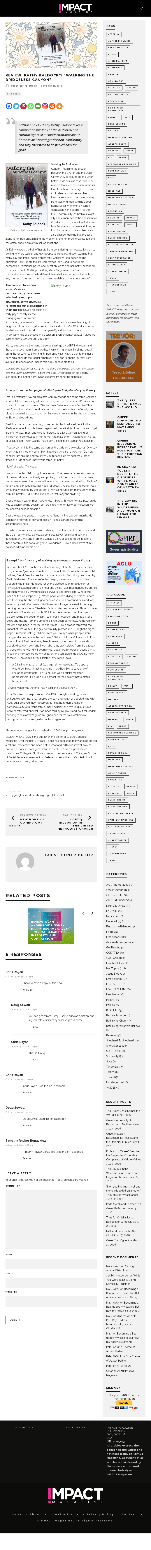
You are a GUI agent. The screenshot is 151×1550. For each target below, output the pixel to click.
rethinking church (121, 245)
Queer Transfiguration (119, 1240)
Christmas (115, 68)
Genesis (113, 151)
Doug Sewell (20, 1005)
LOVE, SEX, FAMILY (117, 989)
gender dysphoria (120, 137)
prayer (131, 218)
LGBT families (117, 171)
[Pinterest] (23, 106)
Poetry (110, 999)
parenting (115, 211)
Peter (109, 1347)
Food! (109, 931)
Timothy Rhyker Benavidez (26, 1140)
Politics (114, 218)
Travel (109, 1077)
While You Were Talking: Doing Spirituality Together (123, 1279)
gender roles (117, 144)
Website (11, 1292)
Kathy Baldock (16, 777)
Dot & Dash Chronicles (116, 109)
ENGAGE (111, 910)
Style (109, 1061)
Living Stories (114, 978)
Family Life (112, 916)
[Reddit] (52, 106)
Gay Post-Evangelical (118, 942)
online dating (117, 204)
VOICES (110, 1087)
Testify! (110, 1071)
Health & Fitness (115, 963)
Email (9, 1273)
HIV (110, 158)
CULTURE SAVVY (116, 900)
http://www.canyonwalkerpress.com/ (60, 1020)
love (111, 178)
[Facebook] (9, 106)
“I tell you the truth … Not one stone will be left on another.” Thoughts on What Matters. (123, 1190)
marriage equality (120, 198)
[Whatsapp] (30, 106)
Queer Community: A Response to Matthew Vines (129, 424)
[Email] (38, 106)
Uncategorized (115, 1082)
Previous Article (33, 815)
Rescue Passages (116, 1015)
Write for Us (124, 1365)
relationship (117, 231)
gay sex (113, 131)
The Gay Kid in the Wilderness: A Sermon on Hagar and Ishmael (128, 509)
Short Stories (113, 1045)
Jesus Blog (113, 973)
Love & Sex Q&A (118, 184)
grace (130, 151)
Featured (111, 921)
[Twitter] (16, 106)
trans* (112, 278)
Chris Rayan (14, 972)
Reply (29, 990)
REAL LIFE (112, 1010)
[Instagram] (45, 106)
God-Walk (112, 958)
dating (131, 88)
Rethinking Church (117, 1020)
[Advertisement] (36, 1454)
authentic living (119, 41)
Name (9, 1254)
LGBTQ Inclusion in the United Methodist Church (75, 824)
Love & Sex (113, 984)
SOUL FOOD (113, 1051)
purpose (114, 225)
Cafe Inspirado (114, 890)
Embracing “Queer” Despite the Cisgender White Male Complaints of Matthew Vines (128, 479)
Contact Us (132, 1514)
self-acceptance (119, 258)
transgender (117, 285)
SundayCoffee (117, 271)
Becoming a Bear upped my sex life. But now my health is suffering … (123, 1293)
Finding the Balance (118, 926)
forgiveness (116, 124)
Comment (13, 1186)
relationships (118, 238)
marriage (114, 191)
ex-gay (112, 117)
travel (112, 292)
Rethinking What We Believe (123, 1025)
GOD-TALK (112, 952)
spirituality (116, 265)
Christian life (117, 61)
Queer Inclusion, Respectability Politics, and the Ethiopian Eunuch (131, 449)
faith (127, 117)
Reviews (111, 1035)
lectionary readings (122, 164)
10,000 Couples (61, 730)
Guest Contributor (24, 86)
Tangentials (113, 1066)
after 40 (114, 34)
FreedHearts (113, 937)
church (113, 75)
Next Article (72, 815)
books (112, 54)
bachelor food (118, 48)
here (68, 372)
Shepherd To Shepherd (120, 1040)
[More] (59, 106)
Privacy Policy (100, 1514)
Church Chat (113, 895)
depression (116, 101)
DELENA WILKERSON (18, 736)
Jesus (123, 158)
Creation (114, 88)
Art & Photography (117, 884)
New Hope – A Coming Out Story (27, 822)
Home (17, 1514)
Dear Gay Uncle (118, 95)
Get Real (111, 947)
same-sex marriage (121, 251)
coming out (116, 81)
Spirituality (112, 1056)
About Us (38, 1514)
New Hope (112, 994)
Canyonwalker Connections (41, 242)
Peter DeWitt (113, 1356)
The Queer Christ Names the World (129, 404)
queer (131, 225)
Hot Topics (112, 968)
